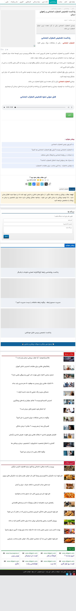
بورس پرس (15, 555)
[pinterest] (74, 574)
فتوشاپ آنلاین (26, 572)
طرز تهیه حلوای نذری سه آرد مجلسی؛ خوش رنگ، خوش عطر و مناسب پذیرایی (32, 539)
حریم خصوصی (40, 572)
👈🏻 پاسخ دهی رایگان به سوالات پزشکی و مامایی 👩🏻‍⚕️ (38, 344)
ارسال (6, 236)
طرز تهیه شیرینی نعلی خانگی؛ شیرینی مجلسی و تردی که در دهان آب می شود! (32, 512)
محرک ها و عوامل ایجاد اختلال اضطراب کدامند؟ (56, 160)
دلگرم (17, 563)
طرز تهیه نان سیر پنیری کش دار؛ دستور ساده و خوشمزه (32, 493)
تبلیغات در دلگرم (56, 572)
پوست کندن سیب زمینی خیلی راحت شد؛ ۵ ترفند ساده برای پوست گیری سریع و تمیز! (32, 530)
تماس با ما (63, 572)
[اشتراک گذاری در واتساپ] (29, 184)
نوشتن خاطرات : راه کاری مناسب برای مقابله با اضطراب (54, 165)
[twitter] (67, 574)
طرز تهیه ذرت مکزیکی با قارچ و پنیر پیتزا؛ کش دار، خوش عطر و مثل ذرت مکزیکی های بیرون (32, 475)
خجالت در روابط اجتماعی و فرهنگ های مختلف (56, 155)
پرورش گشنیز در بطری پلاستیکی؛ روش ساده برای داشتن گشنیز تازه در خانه (33, 521)
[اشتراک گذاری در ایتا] (38, 184)
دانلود (69, 115)
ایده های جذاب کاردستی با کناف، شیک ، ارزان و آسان (32, 484)
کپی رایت (48, 572)
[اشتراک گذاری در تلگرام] (42, 184)
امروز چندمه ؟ (69, 555)
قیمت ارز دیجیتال (31, 555)
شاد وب (53, 563)
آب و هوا (34, 572)
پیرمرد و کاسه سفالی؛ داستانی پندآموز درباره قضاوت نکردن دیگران (32, 466)
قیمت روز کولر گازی (67, 563)
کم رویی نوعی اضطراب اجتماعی (61, 144)
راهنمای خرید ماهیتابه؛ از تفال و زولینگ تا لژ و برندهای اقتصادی (33, 502)
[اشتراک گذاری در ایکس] (46, 184)
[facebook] (70, 574)
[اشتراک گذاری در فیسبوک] (33, 184)
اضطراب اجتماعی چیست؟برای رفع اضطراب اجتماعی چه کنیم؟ (52, 150)
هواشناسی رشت (31, 563)
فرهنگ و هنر (51, 555)
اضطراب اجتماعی (63, 189)
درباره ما (69, 572)
